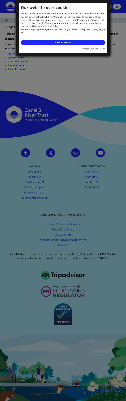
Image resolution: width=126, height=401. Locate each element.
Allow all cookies (63, 42)
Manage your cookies (92, 48)
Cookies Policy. (51, 26)
